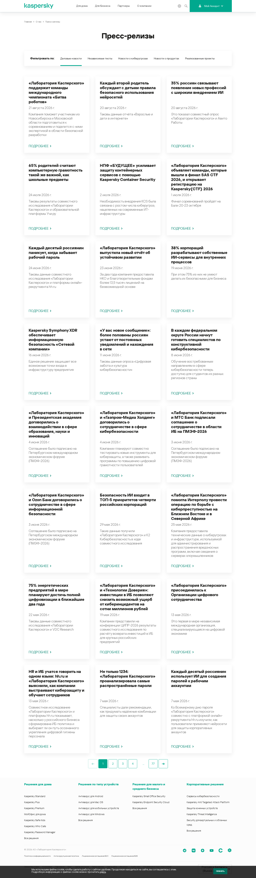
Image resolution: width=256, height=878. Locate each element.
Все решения (31, 838)
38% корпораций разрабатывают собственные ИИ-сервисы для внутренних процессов (199, 255)
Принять (220, 871)
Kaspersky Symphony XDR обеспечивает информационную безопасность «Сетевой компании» (53, 339)
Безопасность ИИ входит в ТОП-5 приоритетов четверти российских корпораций (128, 500)
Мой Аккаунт (212, 5)
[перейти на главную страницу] (39, 6)
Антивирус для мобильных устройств (98, 808)
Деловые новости (71, 58)
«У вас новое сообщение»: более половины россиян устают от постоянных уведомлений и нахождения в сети (126, 339)
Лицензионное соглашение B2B (124, 856)
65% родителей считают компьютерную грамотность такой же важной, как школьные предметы (55, 172)
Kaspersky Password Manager (39, 832)
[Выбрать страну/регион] (179, 5)
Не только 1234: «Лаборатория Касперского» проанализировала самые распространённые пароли (127, 678)
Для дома (82, 5)
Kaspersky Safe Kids (34, 820)
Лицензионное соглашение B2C (95, 856)
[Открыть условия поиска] (186, 5)
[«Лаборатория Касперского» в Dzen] (202, 850)
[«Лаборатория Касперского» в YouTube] (211, 850)
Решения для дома (38, 784)
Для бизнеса (102, 5)
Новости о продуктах (166, 58)
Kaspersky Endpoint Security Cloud (150, 802)
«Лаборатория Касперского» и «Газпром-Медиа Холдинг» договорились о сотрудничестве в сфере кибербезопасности (127, 422)
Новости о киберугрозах (133, 58)
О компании (144, 5)
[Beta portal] (229, 850)
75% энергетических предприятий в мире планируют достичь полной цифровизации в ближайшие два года (56, 594)
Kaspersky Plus (32, 802)
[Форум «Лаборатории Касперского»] (220, 850)
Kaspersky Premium (34, 808)
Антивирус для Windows (91, 814)
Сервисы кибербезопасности (203, 796)
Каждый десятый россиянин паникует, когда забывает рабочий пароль (56, 253)
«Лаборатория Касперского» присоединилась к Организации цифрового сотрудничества (199, 592)
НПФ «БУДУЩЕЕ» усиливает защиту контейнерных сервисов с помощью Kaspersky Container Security (128, 172)
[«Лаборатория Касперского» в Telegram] (184, 850)
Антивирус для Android (90, 796)
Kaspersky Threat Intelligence (202, 814)
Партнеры (124, 5)
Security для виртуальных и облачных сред (207, 822)
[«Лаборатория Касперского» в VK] (193, 850)
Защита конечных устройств (202, 808)
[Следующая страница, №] (163, 763)
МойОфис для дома (35, 814)
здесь (103, 872)
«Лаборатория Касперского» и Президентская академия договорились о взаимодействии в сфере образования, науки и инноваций (56, 424)
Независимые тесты (100, 58)
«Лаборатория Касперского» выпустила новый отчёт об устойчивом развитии (127, 253)
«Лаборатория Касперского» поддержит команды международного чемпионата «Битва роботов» (56, 92)
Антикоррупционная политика (66, 856)
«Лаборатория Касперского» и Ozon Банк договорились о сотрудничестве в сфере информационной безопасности (56, 504)
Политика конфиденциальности (37, 856)
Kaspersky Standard (34, 796)
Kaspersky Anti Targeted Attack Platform (208, 802)
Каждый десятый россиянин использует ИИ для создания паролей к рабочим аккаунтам (198, 678)
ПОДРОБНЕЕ (39, 146)
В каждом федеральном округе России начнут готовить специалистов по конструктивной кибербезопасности (196, 339)
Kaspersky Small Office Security (148, 796)
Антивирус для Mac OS (90, 802)
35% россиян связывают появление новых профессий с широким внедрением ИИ (198, 88)
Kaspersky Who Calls (35, 826)
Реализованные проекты (200, 58)
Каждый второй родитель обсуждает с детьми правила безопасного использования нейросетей (128, 90)
